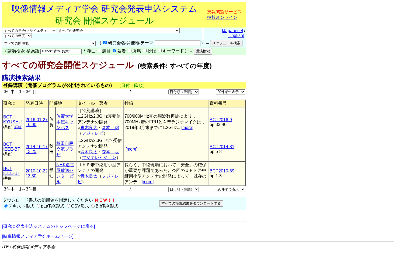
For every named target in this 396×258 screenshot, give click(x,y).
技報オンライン (222, 17)
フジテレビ (92, 133)
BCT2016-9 (221, 119)
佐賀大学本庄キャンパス (65, 122)
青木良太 (89, 127)
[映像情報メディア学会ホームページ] (37, 236)
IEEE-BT (11, 149)
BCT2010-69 (222, 171)
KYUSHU (12, 122)
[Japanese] (232, 30)
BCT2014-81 (222, 146)
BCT (7, 117)
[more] (187, 127)
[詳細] (18, 127)
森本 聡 (110, 127)
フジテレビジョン (99, 157)
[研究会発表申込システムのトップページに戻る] (48, 226)
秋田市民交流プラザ (65, 149)
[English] (235, 35)
